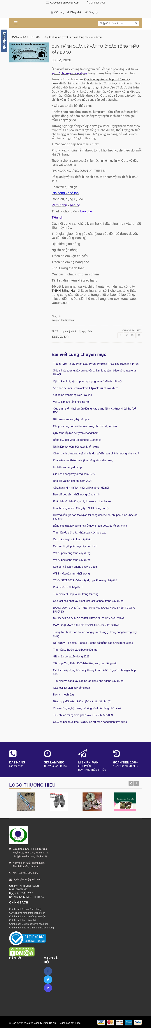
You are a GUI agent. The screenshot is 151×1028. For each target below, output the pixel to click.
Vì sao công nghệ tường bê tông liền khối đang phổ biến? (87, 708)
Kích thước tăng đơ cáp (67, 467)
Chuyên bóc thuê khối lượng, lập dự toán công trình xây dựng (90, 721)
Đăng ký (93, 12)
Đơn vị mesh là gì (63, 694)
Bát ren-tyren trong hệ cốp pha (71, 419)
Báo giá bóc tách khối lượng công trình (76, 494)
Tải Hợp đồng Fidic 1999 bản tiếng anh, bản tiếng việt (85, 663)
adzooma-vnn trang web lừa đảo (72, 394)
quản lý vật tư (70, 331)
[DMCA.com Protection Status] (22, 947)
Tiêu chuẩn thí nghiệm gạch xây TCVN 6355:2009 (83, 715)
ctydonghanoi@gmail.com (64, 2)
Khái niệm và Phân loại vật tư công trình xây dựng (83, 460)
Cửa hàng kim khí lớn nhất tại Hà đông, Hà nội (81, 487)
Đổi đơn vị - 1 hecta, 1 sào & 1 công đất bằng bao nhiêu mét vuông (93, 642)
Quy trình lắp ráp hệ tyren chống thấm (76, 432)
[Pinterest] (139, 335)
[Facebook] (120, 335)
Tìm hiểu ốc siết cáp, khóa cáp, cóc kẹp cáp (79, 532)
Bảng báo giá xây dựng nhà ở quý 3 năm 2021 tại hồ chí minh (90, 525)
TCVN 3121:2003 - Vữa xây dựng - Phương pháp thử (85, 580)
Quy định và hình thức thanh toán (27, 912)
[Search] (136, 23)
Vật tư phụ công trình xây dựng (71, 553)
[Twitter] (126, 335)
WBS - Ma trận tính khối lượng (71, 573)
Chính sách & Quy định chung (25, 909)
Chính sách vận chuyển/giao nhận (27, 916)
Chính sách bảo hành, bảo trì (24, 920)
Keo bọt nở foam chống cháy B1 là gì (75, 566)
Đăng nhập (76, 12)
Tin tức (34, 36)
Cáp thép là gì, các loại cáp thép (72, 539)
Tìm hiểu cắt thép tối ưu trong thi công (75, 594)
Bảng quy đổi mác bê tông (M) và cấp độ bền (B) (82, 701)
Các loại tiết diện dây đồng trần (71, 687)
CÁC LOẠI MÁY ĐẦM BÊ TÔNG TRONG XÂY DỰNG (86, 625)
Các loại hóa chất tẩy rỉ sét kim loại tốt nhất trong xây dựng (88, 600)
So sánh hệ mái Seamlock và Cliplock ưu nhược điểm (85, 388)
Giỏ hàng (59, 12)
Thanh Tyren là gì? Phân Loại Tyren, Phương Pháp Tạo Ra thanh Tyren (95, 363)
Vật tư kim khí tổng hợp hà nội (71, 401)
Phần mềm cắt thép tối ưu (68, 587)
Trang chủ (17, 36)
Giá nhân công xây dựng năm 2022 (74, 473)
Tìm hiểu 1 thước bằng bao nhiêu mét (75, 649)
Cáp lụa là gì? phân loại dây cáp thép (75, 546)
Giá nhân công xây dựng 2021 (71, 656)
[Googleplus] (133, 335)
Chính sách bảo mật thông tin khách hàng (31, 927)
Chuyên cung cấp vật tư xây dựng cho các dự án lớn (85, 426)
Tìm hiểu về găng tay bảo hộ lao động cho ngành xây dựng (88, 680)
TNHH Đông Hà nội (66, 290)
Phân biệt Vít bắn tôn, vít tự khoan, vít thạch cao (82, 501)
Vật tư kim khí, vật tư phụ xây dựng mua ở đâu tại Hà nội (87, 381)
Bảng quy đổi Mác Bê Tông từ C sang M (77, 439)
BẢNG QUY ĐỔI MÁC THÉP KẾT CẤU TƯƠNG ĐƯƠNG (88, 618)
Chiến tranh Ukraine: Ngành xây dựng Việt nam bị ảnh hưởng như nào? (96, 453)
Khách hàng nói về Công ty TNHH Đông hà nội (81, 508)
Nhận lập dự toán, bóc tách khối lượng (76, 446)
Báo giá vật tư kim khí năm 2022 (72, 480)
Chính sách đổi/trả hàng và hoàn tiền (28, 924)
